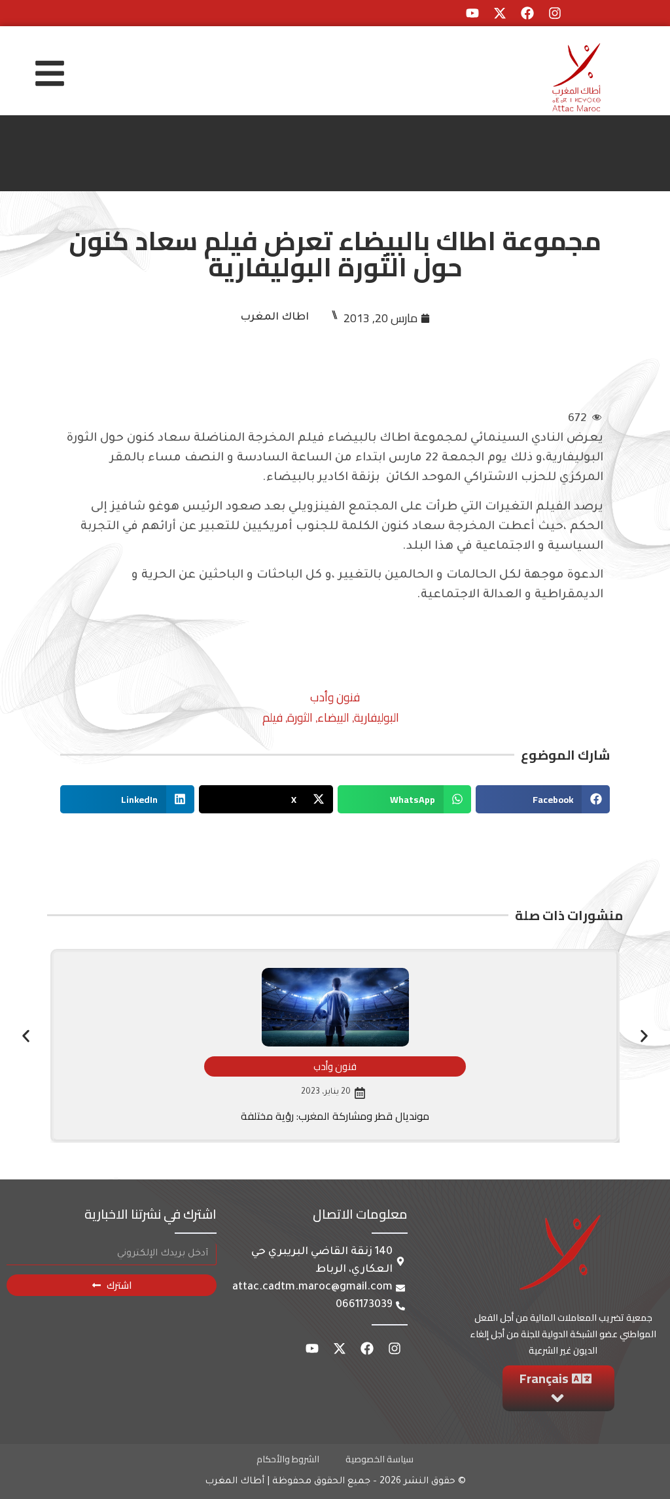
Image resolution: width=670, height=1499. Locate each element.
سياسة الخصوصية (379, 1459)
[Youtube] (472, 13)
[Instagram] (555, 13)
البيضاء (333, 717)
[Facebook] (527, 13)
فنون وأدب (335, 697)
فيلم (272, 717)
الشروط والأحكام (287, 1459)
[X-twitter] (500, 13)
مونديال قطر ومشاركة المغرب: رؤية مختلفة (335, 1116)
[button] (543, 799)
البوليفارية (376, 717)
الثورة (300, 717)
